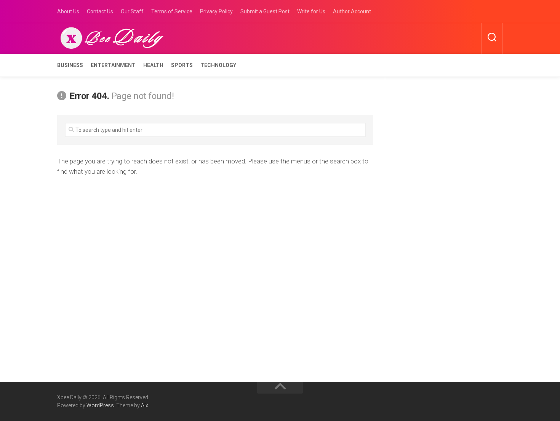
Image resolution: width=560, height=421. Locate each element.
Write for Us (311, 11)
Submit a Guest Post (265, 11)
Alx (144, 405)
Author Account (352, 11)
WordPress (100, 405)
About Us (68, 11)
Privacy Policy (216, 11)
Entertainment (113, 65)
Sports (182, 65)
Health (153, 65)
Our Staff (132, 11)
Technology (218, 65)
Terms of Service (171, 11)
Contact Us (100, 11)
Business (70, 65)
